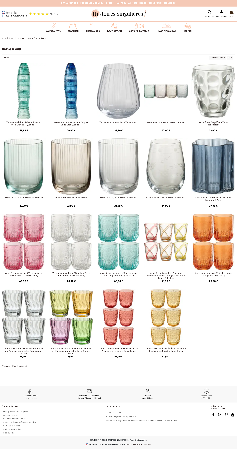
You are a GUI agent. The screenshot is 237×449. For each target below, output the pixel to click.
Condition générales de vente (15, 419)
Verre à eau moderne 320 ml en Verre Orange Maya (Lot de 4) (213, 274)
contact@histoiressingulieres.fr (122, 416)
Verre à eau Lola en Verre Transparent (118, 122)
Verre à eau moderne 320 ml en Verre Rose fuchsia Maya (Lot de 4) (23, 274)
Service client (206, 396)
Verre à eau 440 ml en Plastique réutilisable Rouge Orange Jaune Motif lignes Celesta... (166, 276)
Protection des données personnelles (19, 422)
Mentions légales (10, 415)
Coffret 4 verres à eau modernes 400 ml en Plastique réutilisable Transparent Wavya (24, 351)
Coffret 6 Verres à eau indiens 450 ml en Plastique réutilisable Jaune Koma (166, 349)
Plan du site (8, 433)
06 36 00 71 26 (206, 398)
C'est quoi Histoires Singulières (16, 412)
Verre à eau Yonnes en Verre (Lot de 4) (166, 122)
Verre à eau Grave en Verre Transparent (166, 197)
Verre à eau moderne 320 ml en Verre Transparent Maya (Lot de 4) (71, 274)
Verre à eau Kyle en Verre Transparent (119, 197)
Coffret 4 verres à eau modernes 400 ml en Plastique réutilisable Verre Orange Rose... (71, 351)
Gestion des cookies (11, 426)
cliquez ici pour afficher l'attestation (138, 444)
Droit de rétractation (12, 429)
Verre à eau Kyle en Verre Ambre (71, 197)
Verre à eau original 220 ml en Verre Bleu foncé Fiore (213, 199)
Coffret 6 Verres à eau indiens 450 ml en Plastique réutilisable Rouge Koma (118, 349)
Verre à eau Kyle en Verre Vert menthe (24, 197)
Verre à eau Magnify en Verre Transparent (213, 123)
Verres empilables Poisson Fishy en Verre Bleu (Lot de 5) (71, 123)
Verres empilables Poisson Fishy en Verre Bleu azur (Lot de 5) (23, 123)
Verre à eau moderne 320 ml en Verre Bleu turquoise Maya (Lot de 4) (118, 274)
